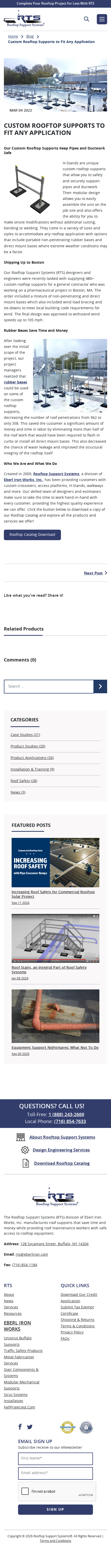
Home (13, 36)
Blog (30, 36)
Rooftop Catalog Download (32, 535)
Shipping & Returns (77, 1320)
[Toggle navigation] (102, 19)
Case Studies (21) (25, 735)
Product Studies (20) (28, 746)
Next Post (93, 573)
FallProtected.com (19, 1407)
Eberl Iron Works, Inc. (23, 480)
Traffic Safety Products (23, 1351)
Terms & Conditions (78, 1326)
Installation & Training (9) (32, 769)
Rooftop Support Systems (56, 474)
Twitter (29, 1426)
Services (11, 1307)
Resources (13, 1314)
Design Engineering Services (61, 1150)
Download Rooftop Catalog (62, 1163)
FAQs (65, 1339)
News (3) (18, 792)
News (8, 1301)
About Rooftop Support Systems (62, 1137)
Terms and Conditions (55, 1540)
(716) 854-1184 (24, 1265)
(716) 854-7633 (70, 1121)
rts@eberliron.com (32, 1254)
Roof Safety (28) (24, 781)
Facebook (20, 1426)
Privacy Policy (72, 1332)
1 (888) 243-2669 (66, 1115)
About (9, 1295)
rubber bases (15, 382)
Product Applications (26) (32, 758)
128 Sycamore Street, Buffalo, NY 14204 (54, 1244)
